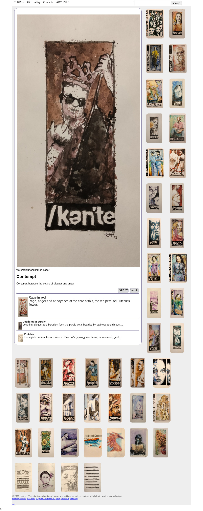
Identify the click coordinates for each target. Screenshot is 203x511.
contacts (65, 498)
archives (31, 498)
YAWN (134, 290)
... (13, 503)
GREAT (123, 290)
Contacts (48, 2)
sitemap (74, 498)
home (15, 498)
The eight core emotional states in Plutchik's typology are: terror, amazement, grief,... (73, 336)
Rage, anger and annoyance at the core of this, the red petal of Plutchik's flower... (79, 301)
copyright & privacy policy (48, 498)
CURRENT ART (23, 2)
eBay (37, 2)
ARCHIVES (63, 2)
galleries (22, 498)
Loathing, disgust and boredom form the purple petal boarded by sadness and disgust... (73, 323)
